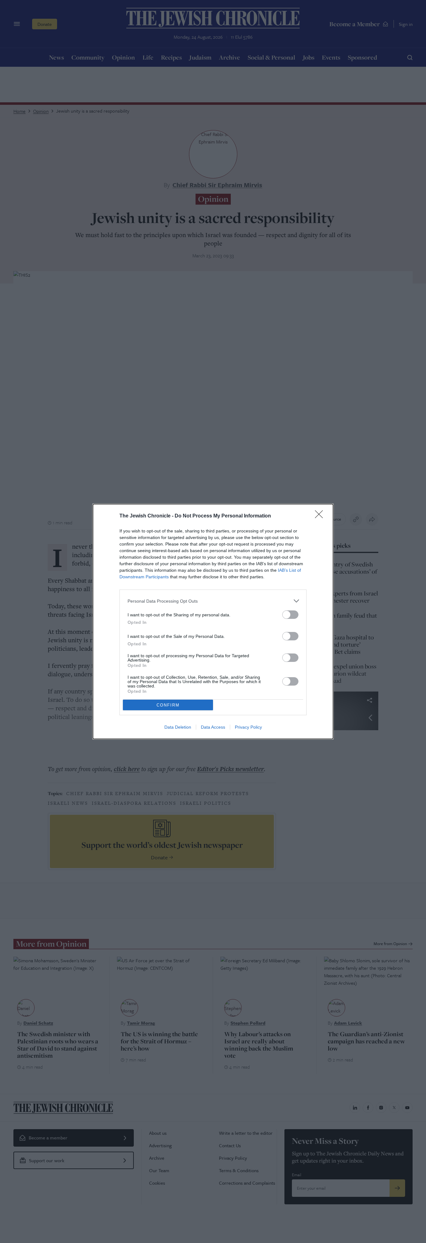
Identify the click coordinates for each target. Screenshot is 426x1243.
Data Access (213, 727)
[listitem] (213, 601)
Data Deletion (177, 727)
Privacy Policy (248, 727)
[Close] (321, 516)
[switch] (290, 614)
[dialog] (213, 621)
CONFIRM (168, 705)
